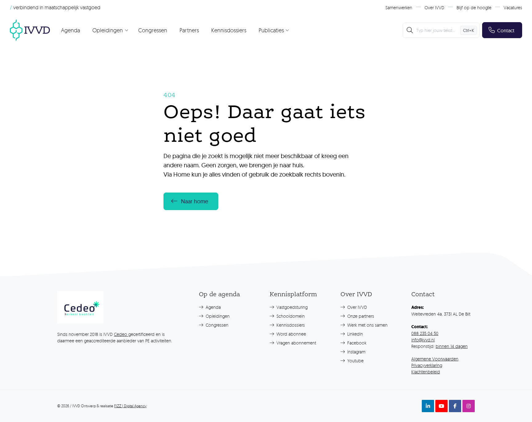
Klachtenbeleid (425, 371)
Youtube (355, 360)
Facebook (356, 342)
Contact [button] (505, 30)
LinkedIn (354, 333)
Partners (189, 30)
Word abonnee (290, 333)
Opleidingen (217, 316)
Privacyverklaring (426, 365)
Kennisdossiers (228, 30)
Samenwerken (398, 7)
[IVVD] (30, 30)
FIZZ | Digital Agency (130, 406)
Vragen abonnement (295, 342)
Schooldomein (290, 316)
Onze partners (360, 316)
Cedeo (121, 334)
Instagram (355, 351)
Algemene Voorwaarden (434, 358)
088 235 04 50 (424, 333)
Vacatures (513, 7)
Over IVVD (434, 7)
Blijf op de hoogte (474, 7)
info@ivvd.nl (423, 339)
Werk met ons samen (367, 325)
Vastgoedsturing (291, 307)
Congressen (152, 30)
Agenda (70, 30)
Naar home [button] (194, 201)
